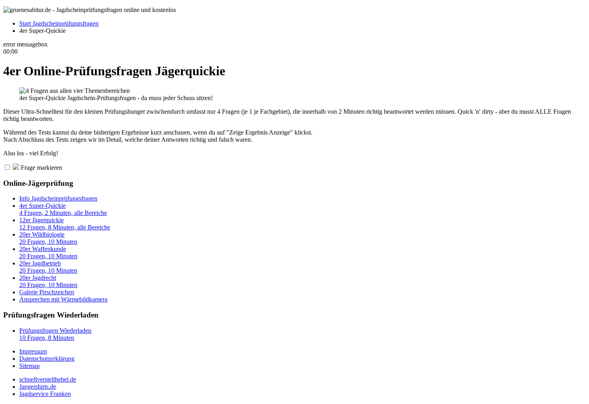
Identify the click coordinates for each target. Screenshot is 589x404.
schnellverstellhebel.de (47, 379)
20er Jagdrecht (48, 281)
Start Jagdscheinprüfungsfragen (59, 23)
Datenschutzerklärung (47, 358)
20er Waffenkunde (48, 252)
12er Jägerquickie (64, 224)
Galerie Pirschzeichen (46, 292)
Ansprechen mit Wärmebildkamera (63, 299)
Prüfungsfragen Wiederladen (55, 334)
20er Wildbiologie (48, 238)
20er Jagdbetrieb (48, 267)
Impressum (33, 351)
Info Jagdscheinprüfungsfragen (58, 198)
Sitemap (29, 365)
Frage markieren (40, 167)
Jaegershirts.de (37, 386)
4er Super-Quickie (63, 209)
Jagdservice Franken (45, 393)
